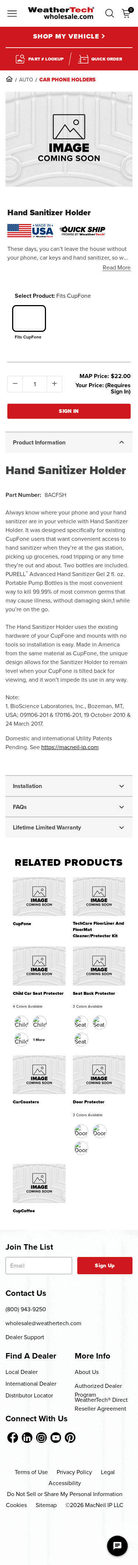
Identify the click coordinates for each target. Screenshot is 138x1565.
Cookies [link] (16, 1505)
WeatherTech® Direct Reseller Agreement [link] (101, 1404)
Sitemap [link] (46, 1505)
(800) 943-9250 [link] (26, 1309)
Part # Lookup (46, 59)
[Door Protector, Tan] (99, 1131)
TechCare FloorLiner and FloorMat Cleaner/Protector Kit (98, 929)
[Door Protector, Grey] (81, 1148)
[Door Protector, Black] (81, 1131)
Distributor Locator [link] (29, 1395)
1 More (39, 1039)
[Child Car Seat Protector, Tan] (21, 1039)
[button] (109, 13)
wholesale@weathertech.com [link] (43, 1323)
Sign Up (104, 1265)
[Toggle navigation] (12, 14)
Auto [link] (26, 80)
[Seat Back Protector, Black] (81, 1022)
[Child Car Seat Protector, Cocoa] (39, 1022)
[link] (9, 78)
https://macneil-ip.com (70, 747)
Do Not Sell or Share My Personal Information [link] (65, 1494)
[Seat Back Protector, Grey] (81, 1039)
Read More (117, 267)
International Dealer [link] (31, 1383)
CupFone (22, 924)
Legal (108, 1472)
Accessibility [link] (65, 1483)
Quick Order (106, 59)
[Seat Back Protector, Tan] (99, 1022)
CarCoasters (26, 1102)
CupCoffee (24, 1211)
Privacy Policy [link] (74, 1472)
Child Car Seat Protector (38, 993)
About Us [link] (87, 1372)
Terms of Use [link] (31, 1472)
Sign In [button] (69, 411)
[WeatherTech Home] (61, 13)
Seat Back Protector (94, 993)
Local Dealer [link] (22, 1372)
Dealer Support (25, 1337)
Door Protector (89, 1102)
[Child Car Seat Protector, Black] (21, 1022)
